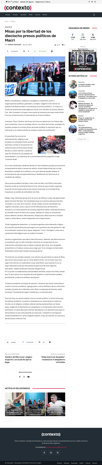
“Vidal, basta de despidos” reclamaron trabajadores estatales (53, 359)
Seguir (83, 34)
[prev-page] (6, 420)
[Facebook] (89, 1)
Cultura (34, 407)
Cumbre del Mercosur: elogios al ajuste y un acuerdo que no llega (18, 359)
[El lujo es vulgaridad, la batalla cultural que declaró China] (73, 118)
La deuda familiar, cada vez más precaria (15, 413)
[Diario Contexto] (12, 375)
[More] (51, 51)
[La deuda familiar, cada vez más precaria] (15, 404)
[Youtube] (28, 376)
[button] (94, 14)
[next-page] (10, 420)
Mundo (80, 116)
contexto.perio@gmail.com (56, 447)
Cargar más (82, 139)
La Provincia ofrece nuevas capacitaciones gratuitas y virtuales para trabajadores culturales (35, 411)
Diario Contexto (14, 44)
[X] (95, 1)
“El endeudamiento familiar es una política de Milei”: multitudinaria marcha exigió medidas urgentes (87, 131)
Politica (12, 21)
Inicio (7, 21)
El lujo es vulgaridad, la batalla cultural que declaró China (86, 119)
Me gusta (73, 34)
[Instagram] (92, 1)
